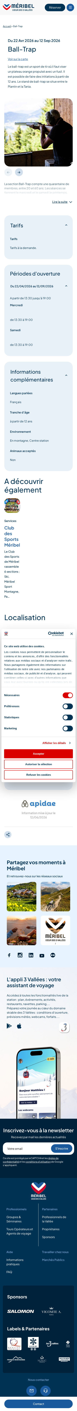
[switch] (68, 706)
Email (31, 1390)
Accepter (38, 753)
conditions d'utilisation (38, 1161)
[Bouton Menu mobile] (70, 7)
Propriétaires (50, 1229)
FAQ (9, 1272)
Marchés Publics (53, 1260)
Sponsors (48, 1237)
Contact (38, 1404)
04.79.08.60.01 (45, 1390)
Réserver (55, 7)
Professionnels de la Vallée (54, 1219)
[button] (19, 172)
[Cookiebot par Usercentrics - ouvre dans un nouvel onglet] (48, 634)
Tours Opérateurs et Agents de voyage (19, 1231)
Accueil (7, 26)
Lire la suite (60, 202)
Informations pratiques (14, 1262)
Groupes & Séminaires (13, 1219)
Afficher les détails (54, 742)
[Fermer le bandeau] (71, 634)
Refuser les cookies (38, 774)
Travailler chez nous (55, 1252)
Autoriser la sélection (38, 764)
